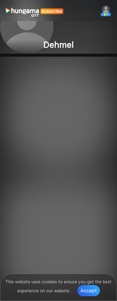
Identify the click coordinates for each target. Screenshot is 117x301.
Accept (88, 291)
